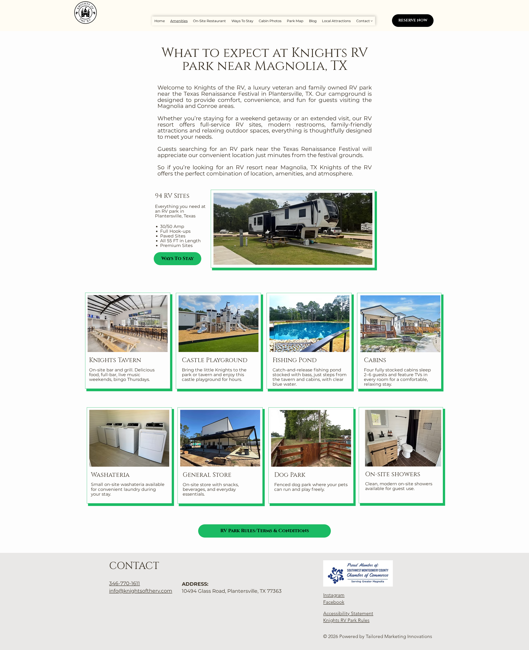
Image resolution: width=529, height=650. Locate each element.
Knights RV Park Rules (346, 620)
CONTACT (134, 566)
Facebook (333, 602)
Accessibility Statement (348, 613)
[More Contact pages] (372, 21)
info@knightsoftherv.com (140, 591)
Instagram (333, 595)
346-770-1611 (124, 583)
